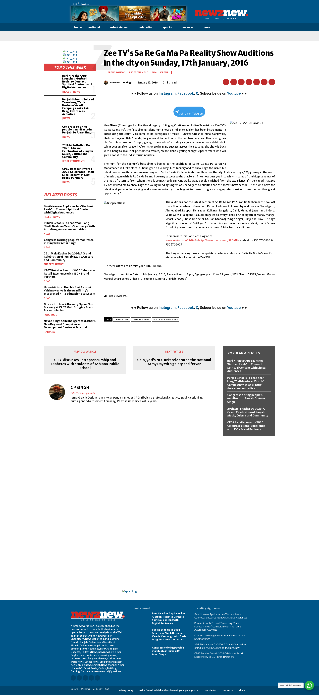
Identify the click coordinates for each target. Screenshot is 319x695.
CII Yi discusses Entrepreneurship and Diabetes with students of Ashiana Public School (85, 364)
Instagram (167, 93)
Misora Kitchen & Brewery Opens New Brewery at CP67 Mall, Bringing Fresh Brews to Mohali (69, 307)
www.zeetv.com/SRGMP (180, 240)
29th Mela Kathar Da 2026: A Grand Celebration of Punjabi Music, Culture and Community (77, 150)
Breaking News (116, 72)
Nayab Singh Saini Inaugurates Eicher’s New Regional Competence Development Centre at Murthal (70, 324)
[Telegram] (271, 82)
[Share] (237, 3)
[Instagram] (223, 3)
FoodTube (50, 315)
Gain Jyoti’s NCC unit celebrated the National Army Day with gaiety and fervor (174, 362)
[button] (221, 27)
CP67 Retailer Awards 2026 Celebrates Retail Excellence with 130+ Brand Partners (78, 173)
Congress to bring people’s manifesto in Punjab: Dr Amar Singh (77, 129)
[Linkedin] (228, 3)
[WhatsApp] (246, 3)
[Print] (264, 82)
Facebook (185, 93)
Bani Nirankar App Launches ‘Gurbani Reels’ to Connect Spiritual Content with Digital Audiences (77, 81)
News (66, 118)
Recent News (71, 92)
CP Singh (126, 82)
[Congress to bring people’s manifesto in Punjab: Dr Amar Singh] (51, 132)
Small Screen (160, 72)
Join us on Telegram (191, 113)
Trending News (141, 319)
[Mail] (232, 3)
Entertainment (73, 161)
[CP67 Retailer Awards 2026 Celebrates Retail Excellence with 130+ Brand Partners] (51, 174)
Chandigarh (122, 319)
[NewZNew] (221, 15)
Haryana (49, 332)
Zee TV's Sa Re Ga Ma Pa (165, 319)
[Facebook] (218, 3)
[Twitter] (242, 3)
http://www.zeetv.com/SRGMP (218, 240)
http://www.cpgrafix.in (83, 393)
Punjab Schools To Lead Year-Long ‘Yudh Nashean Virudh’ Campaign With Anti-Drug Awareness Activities (78, 107)
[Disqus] (129, 461)
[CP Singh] (106, 83)
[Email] (256, 82)
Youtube (234, 93)
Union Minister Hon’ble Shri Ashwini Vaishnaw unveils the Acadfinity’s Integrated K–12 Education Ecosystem (69, 290)
